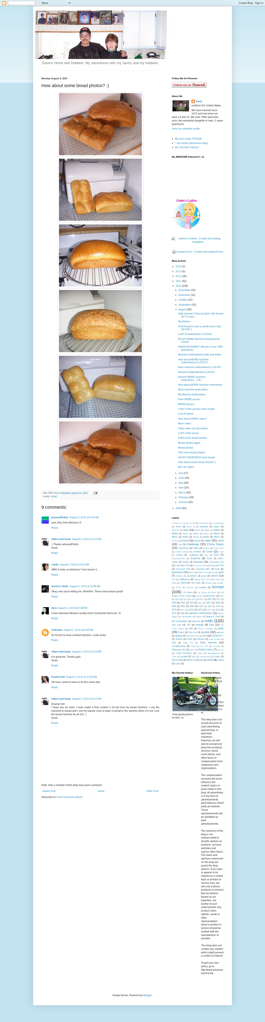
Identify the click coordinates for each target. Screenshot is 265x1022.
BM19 (196, 537)
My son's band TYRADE (188, 138)
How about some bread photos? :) (197, 462)
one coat (176, 625)
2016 (179, 266)
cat (180, 544)
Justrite (220, 583)
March (182, 492)
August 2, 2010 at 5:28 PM (72, 608)
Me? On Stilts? (186, 467)
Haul (174, 583)
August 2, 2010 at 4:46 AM (84, 517)
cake (208, 540)
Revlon (179, 639)
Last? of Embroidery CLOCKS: (195, 334)
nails (209, 621)
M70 (174, 609)
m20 (193, 599)
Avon (178, 526)
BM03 (217, 530)
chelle (54, 564)
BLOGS (175, 530)
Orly (211, 624)
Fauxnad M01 (202, 569)
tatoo (200, 653)
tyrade (184, 656)
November (184, 295)
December (184, 290)
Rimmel (200, 639)
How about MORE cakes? (192, 418)
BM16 (185, 537)
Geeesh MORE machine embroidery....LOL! (191, 378)
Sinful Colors (205, 649)
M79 (174, 613)
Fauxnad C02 (182, 565)
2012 (179, 276)
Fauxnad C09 (217, 565)
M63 (183, 606)
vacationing (205, 656)
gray (204, 576)
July (181, 473)
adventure (204, 523)
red (204, 635)
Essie (209, 558)
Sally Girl (188, 643)
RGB (189, 639)
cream (179, 555)
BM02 (207, 530)
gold (221, 572)
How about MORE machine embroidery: (200, 384)
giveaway (177, 572)
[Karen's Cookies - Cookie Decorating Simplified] (198, 242)
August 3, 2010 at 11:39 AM (81, 676)
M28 (174, 602)
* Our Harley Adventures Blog (191, 143)
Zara (54, 608)
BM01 (197, 530)
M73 (200, 609)
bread (54, 496)
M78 (218, 609)
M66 (210, 606)
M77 (209, 610)
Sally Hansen (208, 642)
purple (205, 632)
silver (192, 650)
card (221, 540)
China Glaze (215, 544)
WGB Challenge (195, 660)
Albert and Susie (61, 539)
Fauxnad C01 (217, 562)
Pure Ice (192, 632)
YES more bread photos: (192, 452)
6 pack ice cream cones (183, 523)
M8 (182, 613)
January (183, 502)
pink (221, 628)
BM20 (206, 537)
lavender (210, 596)
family (186, 562)
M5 (191, 602)
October (183, 299)
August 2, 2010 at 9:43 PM (86, 651)
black (216, 526)
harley (217, 579)
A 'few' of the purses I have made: (196, 409)
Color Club (219, 548)
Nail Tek (196, 621)
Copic (209, 551)
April (181, 487)
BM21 (217, 537)
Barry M (191, 526)
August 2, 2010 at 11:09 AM (85, 586)
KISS (178, 587)
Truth (174, 656)
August (182, 309)
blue (185, 530)
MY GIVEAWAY (180, 621)
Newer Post (48, 791)
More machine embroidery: (193, 389)
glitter (191, 572)
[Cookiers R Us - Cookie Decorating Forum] (197, 251)
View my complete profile (186, 128)
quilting (178, 636)
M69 (218, 606)
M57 (208, 602)
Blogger (147, 995)
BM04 (175, 533)
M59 (218, 602)
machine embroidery (200, 613)
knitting (202, 587)
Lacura (199, 596)
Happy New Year (202, 579)
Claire (196, 548)
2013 (179, 271)
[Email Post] (95, 493)
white (210, 660)
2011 (179, 281)
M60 (174, 606)
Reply (54, 527)
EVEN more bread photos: (192, 438)
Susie (199, 101)
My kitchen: (184, 321)
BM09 (196, 534)
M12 (221, 596)
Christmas (183, 548)
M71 (183, 610)
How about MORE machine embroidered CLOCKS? (193, 361)
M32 (183, 602)
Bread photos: (186, 447)
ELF (216, 554)
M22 (209, 599)
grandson (191, 576)
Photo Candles (205, 628)
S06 (174, 642)
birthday (204, 526)
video (217, 656)
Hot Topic (196, 583)
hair (173, 579)
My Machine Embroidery (191, 394)
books (175, 541)
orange (200, 624)
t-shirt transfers (184, 653)
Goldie (179, 576)
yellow (220, 660)
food (217, 569)
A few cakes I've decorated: (193, 428)
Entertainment (178, 558)
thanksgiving (214, 653)
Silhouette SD (178, 649)
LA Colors (188, 592)
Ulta (193, 656)
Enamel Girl (58, 676)
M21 (201, 599)
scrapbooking (179, 646)
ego (206, 555)
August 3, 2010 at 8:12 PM (86, 698)
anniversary (218, 523)
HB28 (183, 583)
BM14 (217, 533)
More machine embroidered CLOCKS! (199, 367)
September (185, 304)
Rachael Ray (193, 636)
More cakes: (185, 423)
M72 (191, 609)
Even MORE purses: (189, 399)
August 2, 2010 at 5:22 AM (86, 539)
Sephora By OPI (199, 646)
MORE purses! (186, 404)
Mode (199, 616)
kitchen (190, 587)
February (183, 497)
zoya (177, 663)
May (181, 482)
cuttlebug (193, 555)
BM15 (175, 537)
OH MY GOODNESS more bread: (196, 457)
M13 (177, 599)
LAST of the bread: (188, 433)
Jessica (208, 583)
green (214, 575)
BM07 (185, 534)
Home (101, 791)
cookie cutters (182, 552)
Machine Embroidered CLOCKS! (196, 372)
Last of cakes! (185, 413)
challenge (193, 544)
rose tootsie (214, 639)
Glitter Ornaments (206, 572)
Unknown (56, 630)
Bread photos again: (189, 442)
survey (220, 650)
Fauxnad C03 (199, 565)
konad (218, 587)
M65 (201, 606)
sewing (216, 646)
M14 (185, 599)
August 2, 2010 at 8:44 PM (78, 630)
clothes (206, 548)
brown (197, 540)
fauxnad (198, 561)
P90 (191, 628)
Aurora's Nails (59, 586)
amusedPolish (59, 517)
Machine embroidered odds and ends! (199, 354)
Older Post (152, 791)
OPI (188, 625)
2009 (179, 508)
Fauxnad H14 (183, 569)
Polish (181, 632)
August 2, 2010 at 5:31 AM (74, 564)
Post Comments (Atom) (70, 797)
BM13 (206, 534)
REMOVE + (218, 636)
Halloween (184, 579)
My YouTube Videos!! (187, 147)
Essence (195, 558)
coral (221, 552)
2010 (179, 285)
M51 (200, 603)
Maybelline (187, 616)
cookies (197, 551)
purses (220, 632)
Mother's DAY (213, 616)
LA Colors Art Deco (207, 592)
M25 (218, 599)
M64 (192, 606)
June (181, 477)
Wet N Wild (177, 660)
